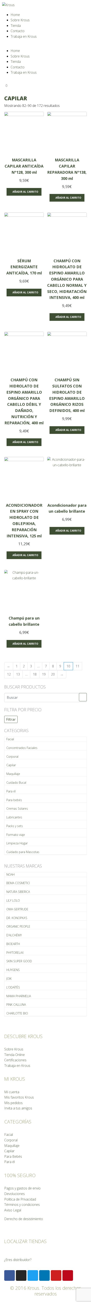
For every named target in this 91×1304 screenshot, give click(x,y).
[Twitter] (33, 1275)
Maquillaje (13, 774)
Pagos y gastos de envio (22, 1188)
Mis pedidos (13, 1102)
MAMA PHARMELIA (18, 996)
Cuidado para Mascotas (22, 852)
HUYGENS (13, 970)
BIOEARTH (13, 944)
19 (44, 674)
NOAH (10, 874)
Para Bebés (13, 1156)
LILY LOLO (13, 900)
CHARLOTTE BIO (17, 1013)
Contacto (18, 31)
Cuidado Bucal (16, 782)
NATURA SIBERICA (18, 892)
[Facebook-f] (9, 1275)
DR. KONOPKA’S (16, 918)
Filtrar (11, 719)
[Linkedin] (44, 1275)
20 (53, 674)
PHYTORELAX (15, 953)
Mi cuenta (11, 1092)
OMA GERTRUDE (17, 909)
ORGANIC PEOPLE (18, 926)
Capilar (11, 765)
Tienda (16, 25)
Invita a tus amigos (18, 1108)
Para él (11, 791)
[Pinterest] (67, 1275)
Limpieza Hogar (17, 843)
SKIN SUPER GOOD (19, 961)
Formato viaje (15, 835)
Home (15, 14)
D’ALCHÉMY (14, 935)
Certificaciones (15, 1060)
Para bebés (14, 800)
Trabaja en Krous (24, 36)
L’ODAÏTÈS (13, 987)
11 (77, 666)
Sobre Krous (20, 20)
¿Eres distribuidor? (17, 1259)
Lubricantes (14, 817)
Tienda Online (14, 1054)
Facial (10, 739)
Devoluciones (14, 1193)
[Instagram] (21, 1275)
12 (9, 674)
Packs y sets (14, 826)
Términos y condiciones (22, 1204)
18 (35, 674)
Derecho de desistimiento (23, 1218)
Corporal (12, 757)
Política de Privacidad (20, 1199)
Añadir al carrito (25, 192)
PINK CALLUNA (16, 1005)
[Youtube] (56, 1275)
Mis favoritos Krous (19, 1097)
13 (18, 674)
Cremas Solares (17, 808)
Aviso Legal (12, 1210)
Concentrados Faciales (21, 748)
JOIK (9, 979)
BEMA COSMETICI (18, 883)
